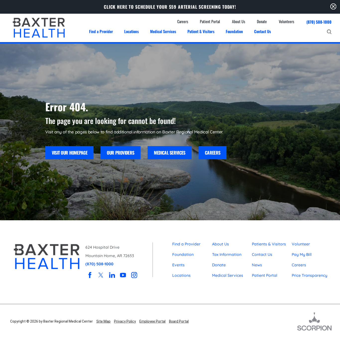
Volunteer (301, 243)
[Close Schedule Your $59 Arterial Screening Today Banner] (333, 6)
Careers (212, 152)
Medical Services (169, 152)
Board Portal (179, 321)
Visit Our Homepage (69, 152)
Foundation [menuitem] (234, 31)
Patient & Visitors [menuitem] (201, 31)
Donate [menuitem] (262, 21)
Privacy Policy (125, 321)
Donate (219, 264)
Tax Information (226, 254)
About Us (220, 243)
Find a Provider (186, 243)
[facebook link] (89, 275)
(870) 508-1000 (319, 22)
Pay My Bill (302, 254)
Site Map (103, 321)
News (257, 264)
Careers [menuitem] (182, 21)
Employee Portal (152, 321)
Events (178, 264)
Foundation (183, 254)
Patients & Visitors (269, 243)
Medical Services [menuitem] (163, 31)
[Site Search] (329, 31)
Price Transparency (309, 275)
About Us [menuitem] (238, 21)
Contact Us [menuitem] (262, 31)
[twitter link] (101, 275)
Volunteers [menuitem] (286, 21)
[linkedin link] (112, 275)
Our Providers (120, 152)
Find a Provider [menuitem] (101, 31)
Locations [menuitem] (131, 31)
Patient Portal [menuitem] (210, 21)
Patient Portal (264, 275)
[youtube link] (122, 275)
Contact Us (262, 254)
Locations (181, 275)
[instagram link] (134, 275)
